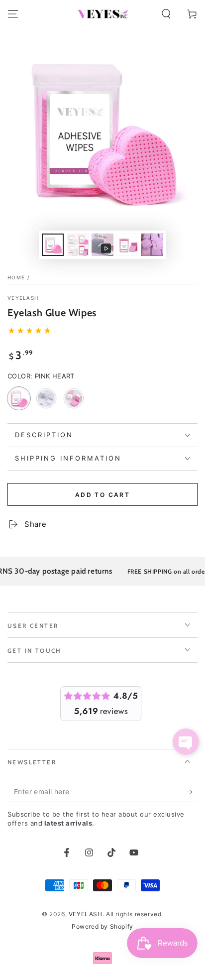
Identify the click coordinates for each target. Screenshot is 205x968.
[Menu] (13, 13)
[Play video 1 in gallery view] (102, 245)
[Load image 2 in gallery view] (78, 245)
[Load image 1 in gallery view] (53, 245)
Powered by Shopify (102, 926)
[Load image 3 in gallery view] (127, 245)
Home (16, 277)
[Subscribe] (192, 792)
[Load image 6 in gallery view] (152, 245)
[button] (166, 13)
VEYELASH (22, 298)
